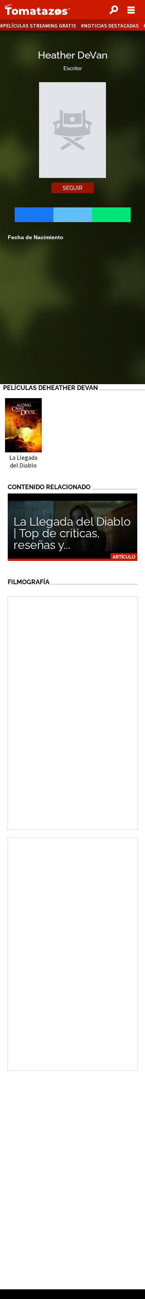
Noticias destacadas (111, 25)
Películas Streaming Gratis (39, 25)
